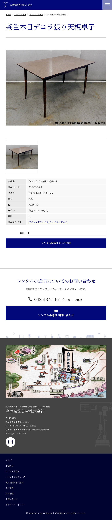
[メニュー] (107, 5)
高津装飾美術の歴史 (14, 482)
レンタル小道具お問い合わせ (56, 315)
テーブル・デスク (36, 14)
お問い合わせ (11, 499)
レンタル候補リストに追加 (56, 243)
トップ (8, 14)
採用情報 (10, 493)
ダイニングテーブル (38, 222)
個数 (22, 233)
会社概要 (10, 488)
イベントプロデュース (15, 477)
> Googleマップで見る (16, 433)
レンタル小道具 (20, 14)
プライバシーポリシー (15, 504)
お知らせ (10, 465)
